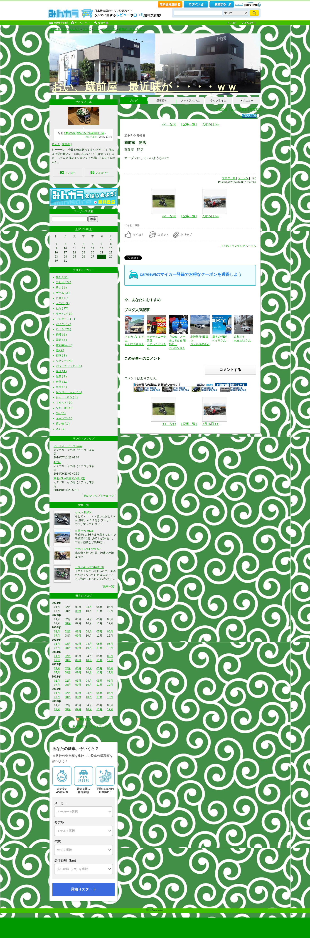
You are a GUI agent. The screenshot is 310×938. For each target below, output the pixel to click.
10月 (89, 648)
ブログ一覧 (109, 29)
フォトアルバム (190, 100)
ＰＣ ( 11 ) (62, 298)
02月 (68, 631)
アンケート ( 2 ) (65, 319)
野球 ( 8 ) (61, 355)
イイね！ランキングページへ (238, 246)
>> (90, 229)
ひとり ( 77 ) (63, 282)
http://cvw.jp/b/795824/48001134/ (84, 133)
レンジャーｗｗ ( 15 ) (69, 392)
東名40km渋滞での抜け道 (69, 478)
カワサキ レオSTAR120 (89, 567)
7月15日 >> (210, 124)
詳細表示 (221, 109)
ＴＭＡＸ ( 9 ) (64, 402)
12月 (110, 648)
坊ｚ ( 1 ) (61, 287)
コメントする (230, 370)
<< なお (169, 124)
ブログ (87, 29)
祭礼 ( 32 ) (62, 277)
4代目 (57, 462)
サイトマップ (98, 726)
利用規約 (78, 726)
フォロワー (99, 172)
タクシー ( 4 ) (64, 360)
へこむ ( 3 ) (62, 303)
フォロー (68, 172)
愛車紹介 (161, 100)
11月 (99, 648)
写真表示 (255, 109)
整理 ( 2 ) (61, 387)
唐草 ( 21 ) (62, 381)
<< (77, 229)
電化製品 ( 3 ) (64, 345)
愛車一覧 (108, 586)
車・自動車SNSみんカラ (64, 29)
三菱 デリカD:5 (84, 530)
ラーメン (243, 178)
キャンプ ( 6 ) (64, 418)
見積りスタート (83, 889)
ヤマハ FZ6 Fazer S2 (87, 549)
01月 (57, 631)
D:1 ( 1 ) (61, 428)
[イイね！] (249, 116)
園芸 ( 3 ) (61, 339)
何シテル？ (91, 137)
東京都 (66, 144)
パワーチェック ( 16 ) (69, 366)
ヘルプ (239, 4)
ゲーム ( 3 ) (62, 292)
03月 (78, 631)
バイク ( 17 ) (63, 324)
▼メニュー (246, 100)
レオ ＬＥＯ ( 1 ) (67, 397)
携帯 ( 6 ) (61, 334)
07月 (57, 635)
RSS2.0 (85, 719)
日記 (96, 29)
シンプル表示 (239, 109)
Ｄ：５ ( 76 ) (63, 329)
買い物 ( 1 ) (62, 423)
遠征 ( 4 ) (61, 371)
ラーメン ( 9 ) (64, 313)
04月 (89, 607)
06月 (110, 631)
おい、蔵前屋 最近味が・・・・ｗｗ (145, 87)
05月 (99, 631)
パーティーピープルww (68, 446)
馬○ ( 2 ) (61, 413)
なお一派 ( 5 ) (64, 408)
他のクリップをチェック (99, 495)
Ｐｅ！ (56, 144)
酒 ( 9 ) (60, 350)
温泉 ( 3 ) (61, 376)
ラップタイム (218, 100)
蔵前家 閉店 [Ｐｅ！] (132, 29)
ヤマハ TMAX (83, 512)
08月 (68, 623)
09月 (78, 611)
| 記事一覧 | (189, 124)
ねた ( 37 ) (62, 308)
